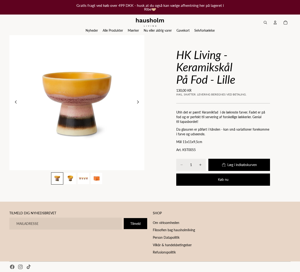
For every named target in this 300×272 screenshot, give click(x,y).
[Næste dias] (139, 103)
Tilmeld (135, 224)
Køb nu (223, 179)
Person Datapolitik (166, 237)
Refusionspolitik (164, 252)
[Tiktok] (28, 267)
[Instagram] (20, 267)
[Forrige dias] (14, 103)
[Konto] (275, 22)
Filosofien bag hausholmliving (174, 230)
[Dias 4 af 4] (96, 178)
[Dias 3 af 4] (83, 178)
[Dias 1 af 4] (57, 178)
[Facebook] (12, 267)
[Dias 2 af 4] (70, 178)
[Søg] (265, 22)
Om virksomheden (166, 223)
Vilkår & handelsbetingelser (172, 245)
